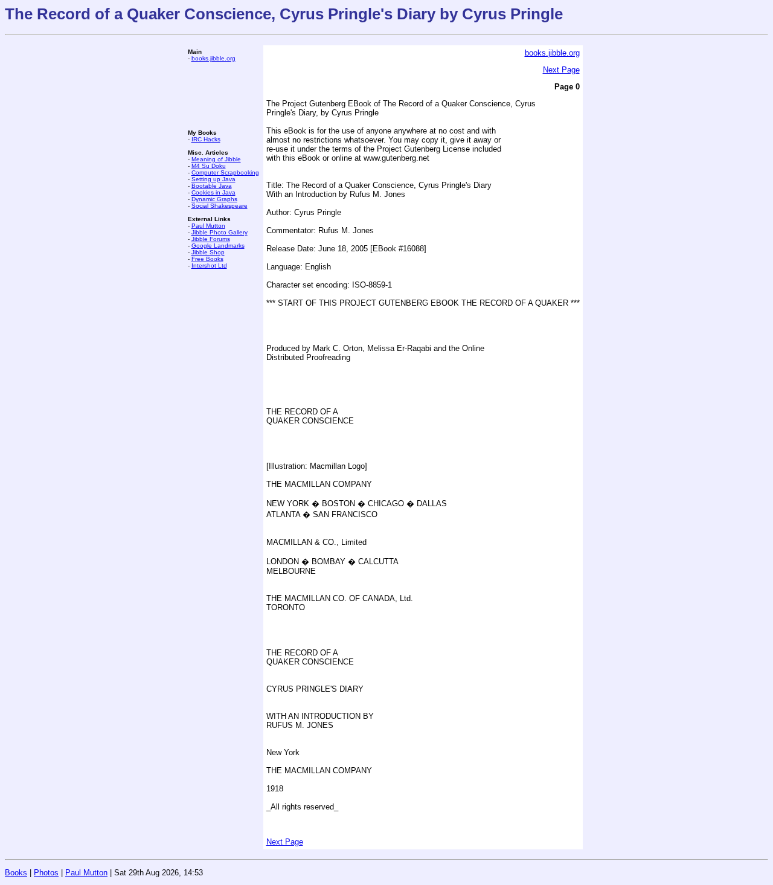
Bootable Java (211, 185)
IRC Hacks (205, 139)
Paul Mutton (208, 225)
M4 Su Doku (208, 166)
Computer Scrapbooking (225, 172)
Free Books (207, 259)
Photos (46, 872)
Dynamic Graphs (214, 199)
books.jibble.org (213, 58)
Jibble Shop (208, 252)
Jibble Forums (210, 239)
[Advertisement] (224, 95)
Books (16, 872)
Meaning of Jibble (216, 159)
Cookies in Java (213, 192)
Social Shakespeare (219, 205)
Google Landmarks (218, 245)
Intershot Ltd (209, 265)
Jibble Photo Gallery (219, 232)
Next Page (561, 69)
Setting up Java (213, 179)
